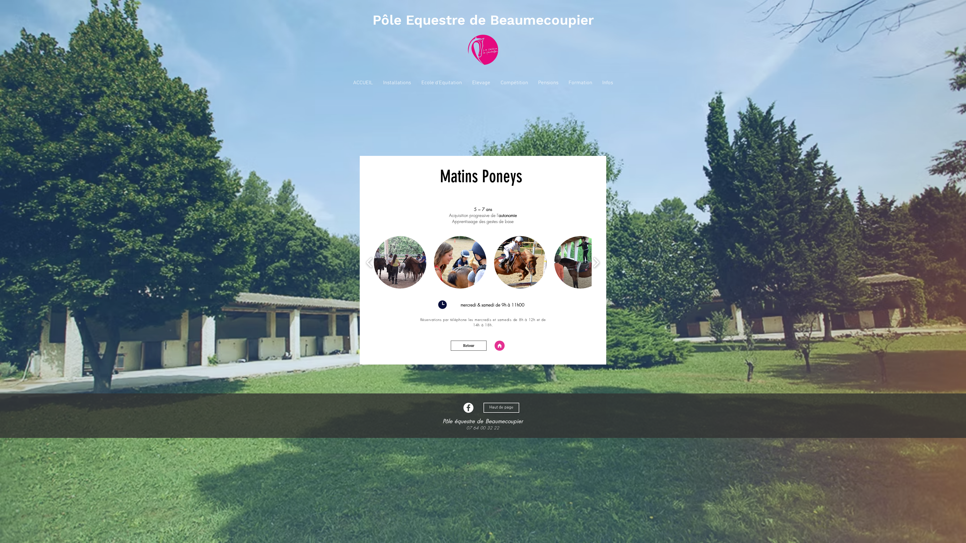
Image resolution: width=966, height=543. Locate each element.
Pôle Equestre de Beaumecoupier (483, 20)
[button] (481, 83)
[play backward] (369, 262)
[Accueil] (500, 346)
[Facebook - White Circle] (468, 408)
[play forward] (596, 262)
